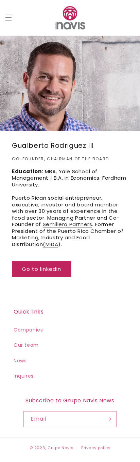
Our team (26, 345)
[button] (8, 17)
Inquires (24, 376)
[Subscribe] (108, 419)
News (20, 360)
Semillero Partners (67, 224)
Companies (28, 329)
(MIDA (50, 244)
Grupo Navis (61, 447)
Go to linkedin (41, 269)
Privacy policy (95, 447)
